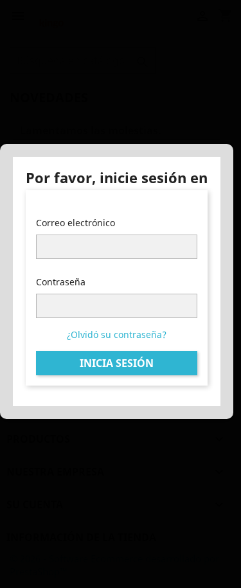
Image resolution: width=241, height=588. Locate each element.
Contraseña (60, 282)
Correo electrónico (75, 223)
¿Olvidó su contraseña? (116, 334)
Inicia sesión (117, 363)
